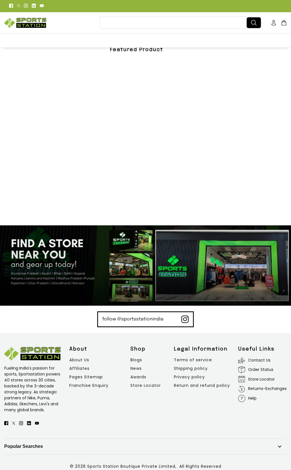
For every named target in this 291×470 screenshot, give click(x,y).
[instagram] (26, 5)
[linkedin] (34, 5)
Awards (138, 377)
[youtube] (42, 5)
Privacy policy (189, 377)
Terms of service (193, 360)
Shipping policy (191, 368)
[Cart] (284, 23)
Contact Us (259, 360)
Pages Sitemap (86, 377)
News (136, 368)
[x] (18, 5)
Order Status (260, 369)
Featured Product (136, 49)
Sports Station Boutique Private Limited (131, 466)
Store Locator (145, 385)
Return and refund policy (202, 385)
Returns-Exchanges (267, 388)
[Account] (274, 23)
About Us (79, 360)
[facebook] (11, 5)
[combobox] (174, 22)
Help (252, 398)
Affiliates (79, 368)
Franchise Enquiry (89, 385)
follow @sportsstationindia (132, 319)
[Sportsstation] (25, 23)
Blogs (136, 360)
